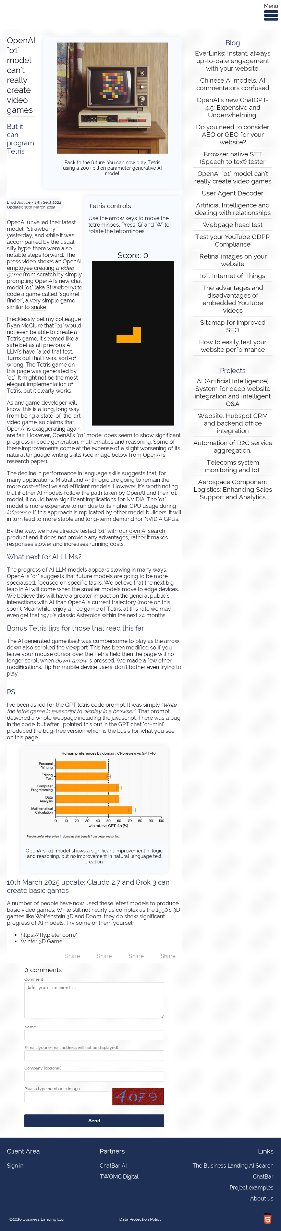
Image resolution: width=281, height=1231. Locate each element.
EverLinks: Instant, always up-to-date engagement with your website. (232, 60)
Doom (93, 916)
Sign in (15, 1165)
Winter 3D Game (41, 941)
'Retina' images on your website (232, 259)
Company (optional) (42, 1068)
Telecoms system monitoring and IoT (233, 466)
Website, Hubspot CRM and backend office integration (233, 423)
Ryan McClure (25, 325)
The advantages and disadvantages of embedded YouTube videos (232, 299)
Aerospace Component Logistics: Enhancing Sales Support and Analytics (233, 489)
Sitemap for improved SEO (233, 326)
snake (38, 307)
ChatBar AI (113, 1165)
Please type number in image (52, 1088)
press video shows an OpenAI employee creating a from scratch (44, 268)
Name (30, 1027)
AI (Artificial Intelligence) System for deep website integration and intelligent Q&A (233, 392)
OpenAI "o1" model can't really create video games (232, 177)
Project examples (251, 1187)
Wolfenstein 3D (54, 916)
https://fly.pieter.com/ (49, 935)
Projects (233, 371)
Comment (33, 979)
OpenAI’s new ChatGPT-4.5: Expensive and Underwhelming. (233, 107)
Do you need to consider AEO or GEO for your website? (232, 134)
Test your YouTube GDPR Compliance (232, 240)
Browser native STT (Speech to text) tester (233, 157)
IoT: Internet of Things (232, 275)
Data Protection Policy (140, 1219)
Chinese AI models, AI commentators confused (232, 84)
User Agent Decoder (233, 193)
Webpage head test (232, 224)
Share (168, 956)
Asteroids (88, 615)
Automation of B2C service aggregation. (232, 446)
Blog (232, 43)
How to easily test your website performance (233, 345)
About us (261, 1198)
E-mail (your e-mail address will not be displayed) (71, 1047)
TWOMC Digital (119, 1176)
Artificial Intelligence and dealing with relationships (233, 208)
